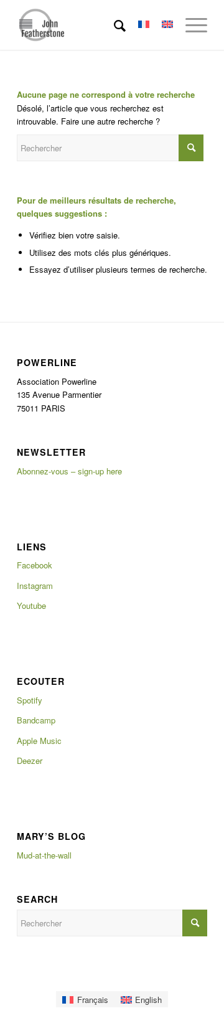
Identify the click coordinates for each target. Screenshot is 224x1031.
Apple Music (39, 740)
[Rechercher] (113, 25)
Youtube (31, 605)
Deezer (29, 760)
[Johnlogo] (93, 25)
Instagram (35, 585)
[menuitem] (113, 25)
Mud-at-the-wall (44, 855)
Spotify (29, 700)
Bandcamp (36, 720)
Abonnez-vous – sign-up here (69, 471)
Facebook (34, 565)
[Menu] (190, 25)
